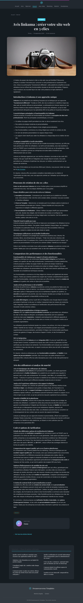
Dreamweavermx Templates (43, 588)
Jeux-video (42, 6)
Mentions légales (38, 593)
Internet (35, 6)
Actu (22, 6)
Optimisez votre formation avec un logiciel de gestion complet (26, 561)
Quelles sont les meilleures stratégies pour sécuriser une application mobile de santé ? (25, 555)
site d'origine (21, 169)
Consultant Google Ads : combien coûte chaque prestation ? (26, 566)
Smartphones (64, 6)
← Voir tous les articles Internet (22, 534)
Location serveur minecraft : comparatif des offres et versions (56, 573)
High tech (28, 6)
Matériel (56, 6)
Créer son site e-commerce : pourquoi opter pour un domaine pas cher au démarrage (56, 562)
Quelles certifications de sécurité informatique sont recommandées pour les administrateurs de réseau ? (57, 556)
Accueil (17, 6)
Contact (47, 593)
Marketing (49, 6)
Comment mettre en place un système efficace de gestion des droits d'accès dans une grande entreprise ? (26, 572)
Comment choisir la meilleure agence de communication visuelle (55, 568)
